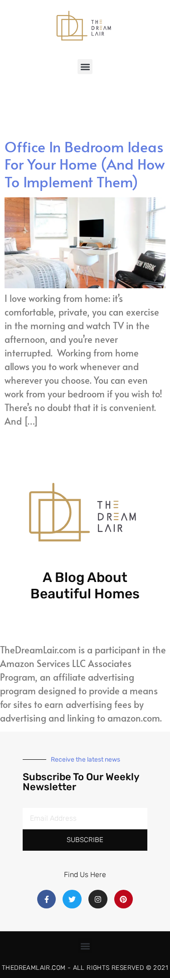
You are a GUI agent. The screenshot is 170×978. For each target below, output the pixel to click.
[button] (85, 66)
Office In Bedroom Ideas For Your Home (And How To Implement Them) (85, 163)
